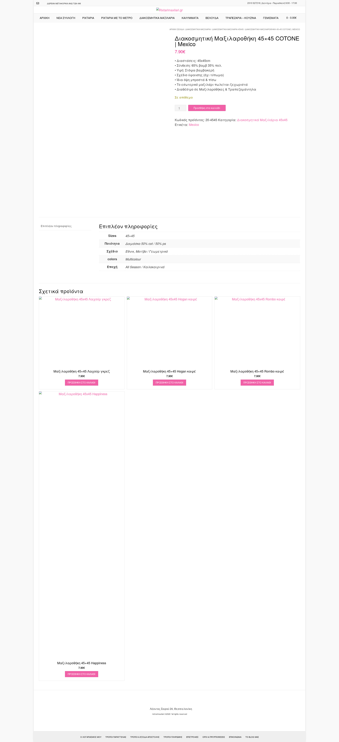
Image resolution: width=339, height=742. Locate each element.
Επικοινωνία (235, 736)
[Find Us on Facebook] (42, 3)
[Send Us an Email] (37, 3)
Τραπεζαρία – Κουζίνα (240, 18)
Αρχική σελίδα (177, 29)
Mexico (194, 124)
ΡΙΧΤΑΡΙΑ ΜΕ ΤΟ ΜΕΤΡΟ (116, 18)
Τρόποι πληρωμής (172, 736)
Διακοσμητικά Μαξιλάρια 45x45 (227, 29)
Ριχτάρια (88, 18)
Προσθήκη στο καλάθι (207, 108)
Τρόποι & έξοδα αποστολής (144, 736)
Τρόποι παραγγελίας (115, 736)
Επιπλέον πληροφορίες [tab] (56, 226)
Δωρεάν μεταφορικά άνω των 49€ (64, 3)
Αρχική (44, 18)
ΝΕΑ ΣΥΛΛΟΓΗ (65, 18)
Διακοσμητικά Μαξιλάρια (198, 29)
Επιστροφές (192, 736)
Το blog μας (252, 736)
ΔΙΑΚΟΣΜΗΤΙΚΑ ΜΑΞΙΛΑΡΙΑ (157, 18)
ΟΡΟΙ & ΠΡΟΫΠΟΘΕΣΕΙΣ (214, 736)
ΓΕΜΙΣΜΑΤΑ (270, 18)
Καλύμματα (190, 18)
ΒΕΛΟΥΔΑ (212, 18)
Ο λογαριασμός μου (90, 736)
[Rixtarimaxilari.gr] (169, 10)
